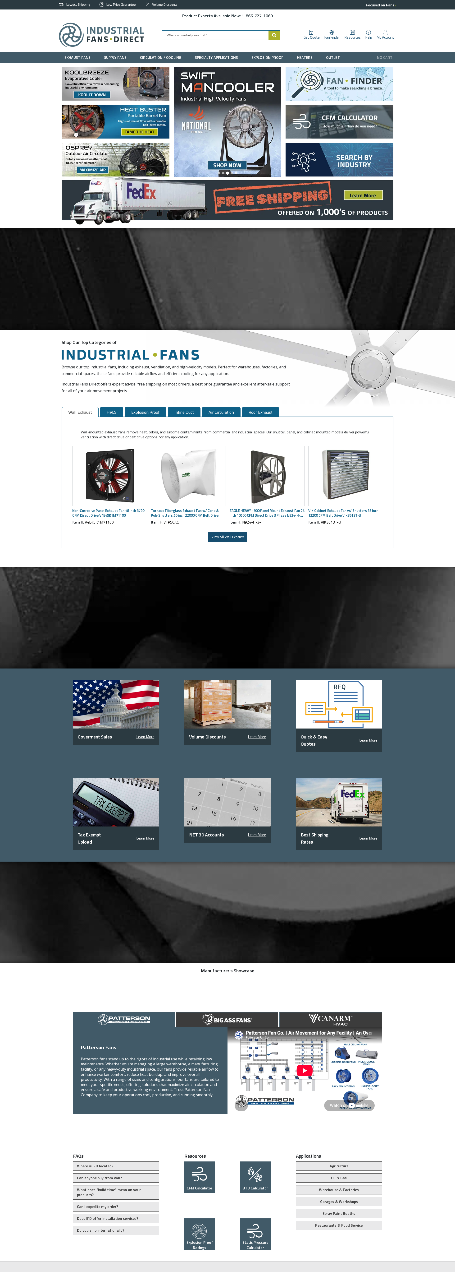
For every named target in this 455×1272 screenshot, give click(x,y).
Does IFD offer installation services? (107, 1218)
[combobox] (221, 35)
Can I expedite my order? (97, 1206)
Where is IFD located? (95, 1166)
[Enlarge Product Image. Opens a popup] (141, 500)
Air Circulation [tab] (221, 412)
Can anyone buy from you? (99, 1178)
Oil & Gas (339, 1178)
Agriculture (339, 1166)
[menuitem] (78, 57)
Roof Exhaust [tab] (261, 412)
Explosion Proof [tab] (145, 412)
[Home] (100, 35)
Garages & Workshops (339, 1201)
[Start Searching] (274, 35)
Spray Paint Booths (339, 1213)
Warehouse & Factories (339, 1190)
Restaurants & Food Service (339, 1225)
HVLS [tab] (112, 412)
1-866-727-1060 (257, 16)
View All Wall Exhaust (227, 537)
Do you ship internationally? (100, 1230)
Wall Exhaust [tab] (80, 412)
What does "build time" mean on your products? (109, 1192)
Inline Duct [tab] (184, 412)
